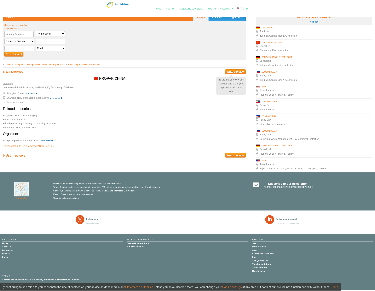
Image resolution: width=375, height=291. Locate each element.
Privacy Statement (45, 279)
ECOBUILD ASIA (269, 72)
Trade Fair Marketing (217, 9)
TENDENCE (267, 27)
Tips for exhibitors (261, 264)
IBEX (263, 86)
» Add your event (11, 29)
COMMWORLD (268, 116)
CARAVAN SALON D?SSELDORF (277, 57)
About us (6, 246)
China (8, 64)
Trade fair (169, 9)
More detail (30, 93)
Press (5, 257)
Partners (6, 254)
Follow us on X (93, 219)
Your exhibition (259, 267)
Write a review (235, 71)
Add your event (260, 261)
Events (201, 17)
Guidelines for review (262, 254)
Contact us (7, 250)
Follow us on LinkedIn (287, 219)
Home (158, 9)
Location (217, 17)
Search (255, 243)
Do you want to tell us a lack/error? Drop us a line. (28, 146)
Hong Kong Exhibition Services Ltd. (84, 64)
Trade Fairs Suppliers (190, 9)
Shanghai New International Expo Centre (46, 64)
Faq (254, 257)
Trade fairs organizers (138, 243)
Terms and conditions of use (18, 279)
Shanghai (19, 64)
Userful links (258, 271)
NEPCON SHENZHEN (271, 42)
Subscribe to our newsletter (287, 183)
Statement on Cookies (68, 279)
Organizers (236, 17)
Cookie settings (232, 287)
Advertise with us (136, 246)
